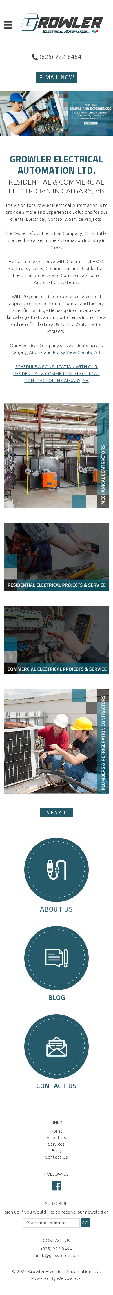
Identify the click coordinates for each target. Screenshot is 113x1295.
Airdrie (36, 352)
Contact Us (56, 1157)
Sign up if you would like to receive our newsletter (56, 1212)
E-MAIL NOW (56, 77)
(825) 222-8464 (60, 56)
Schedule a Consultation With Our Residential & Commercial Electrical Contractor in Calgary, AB (56, 373)
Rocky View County (72, 352)
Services (56, 1143)
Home (56, 1130)
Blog (56, 1150)
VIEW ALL (56, 812)
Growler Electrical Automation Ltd (64, 1271)
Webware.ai (69, 1278)
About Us (56, 1137)
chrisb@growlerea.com (56, 1255)
